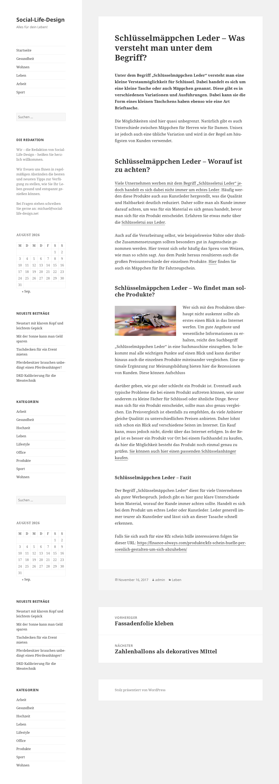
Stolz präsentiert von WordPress (140, 690)
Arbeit (21, 84)
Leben (21, 75)
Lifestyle (23, 444)
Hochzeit (23, 428)
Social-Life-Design (40, 19)
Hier (213, 261)
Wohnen (22, 67)
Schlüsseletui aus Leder (143, 222)
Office (21, 452)
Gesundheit (25, 58)
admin (160, 580)
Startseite (23, 50)
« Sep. (26, 291)
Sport (20, 92)
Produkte (23, 460)
